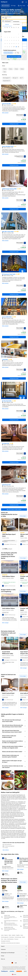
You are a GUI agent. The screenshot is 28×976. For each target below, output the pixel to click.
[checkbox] (18, 34)
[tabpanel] (11, 40)
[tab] (7, 24)
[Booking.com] (4, 1)
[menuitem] (5, 5)
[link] (4, 69)
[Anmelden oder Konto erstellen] (22, 2)
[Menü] (26, 2)
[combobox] (14, 18)
